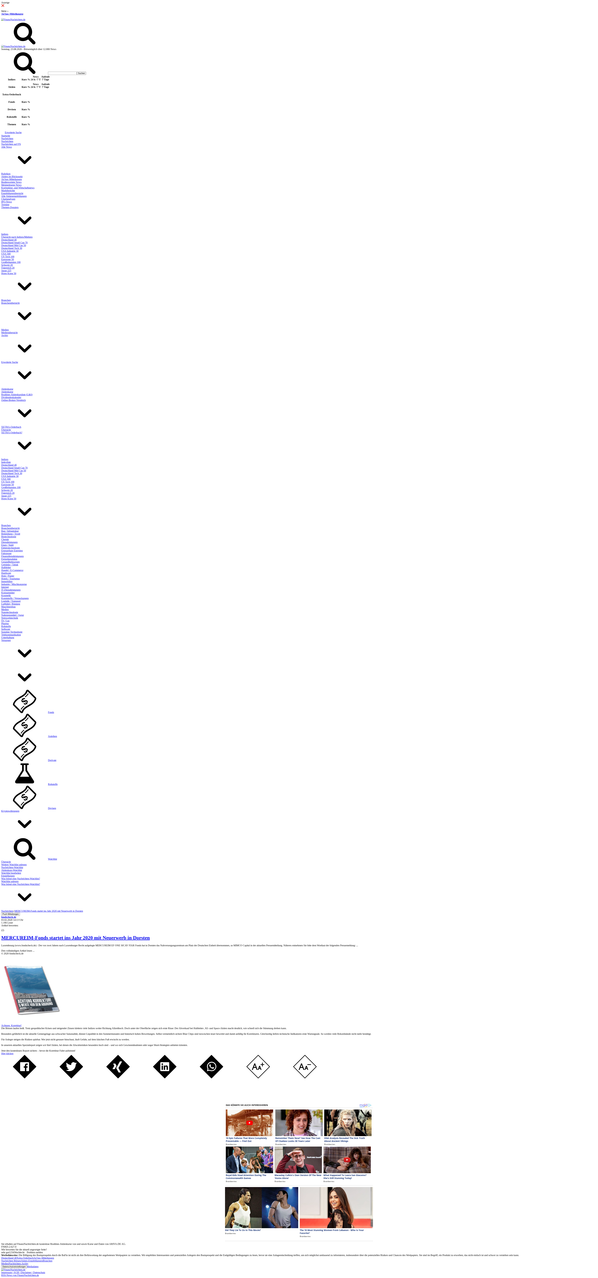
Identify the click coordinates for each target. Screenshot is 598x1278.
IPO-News (6, 201)
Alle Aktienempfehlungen (14, 196)
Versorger (6, 640)
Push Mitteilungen (10, 914)
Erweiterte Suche (13, 132)
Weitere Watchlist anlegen (14, 864)
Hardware (6, 573)
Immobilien (6, 581)
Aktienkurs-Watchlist (11, 870)
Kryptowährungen (10, 811)
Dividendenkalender (11, 397)
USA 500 (6, 253)
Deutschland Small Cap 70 (14, 242)
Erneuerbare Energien (12, 550)
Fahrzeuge (6, 553)
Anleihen (52, 736)
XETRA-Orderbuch (11, 427)
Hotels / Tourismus (10, 578)
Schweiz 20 (7, 265)
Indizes (4, 234)
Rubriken (5, 173)
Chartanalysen (8, 199)
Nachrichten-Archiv (18, 1263)
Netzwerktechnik (9, 618)
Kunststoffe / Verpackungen (15, 598)
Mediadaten (32, 1266)
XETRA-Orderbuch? (11, 432)
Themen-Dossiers (10, 207)
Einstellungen (8, 875)
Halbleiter (6, 567)
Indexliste (6, 462)
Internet (5, 587)
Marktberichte (8, 190)
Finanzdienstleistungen (12, 556)
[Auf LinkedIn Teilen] (164, 1077)
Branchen (6, 300)
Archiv (4, 335)
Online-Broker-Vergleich (13, 400)
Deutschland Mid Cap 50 (13, 245)
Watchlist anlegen (10, 881)
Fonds (51, 712)
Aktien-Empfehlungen (32, 1260)
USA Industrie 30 (10, 251)
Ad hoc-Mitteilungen (12, 14)
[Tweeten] (71, 1077)
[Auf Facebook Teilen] (24, 1077)
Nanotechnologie (9, 612)
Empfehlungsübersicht (12, 193)
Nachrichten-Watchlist (12, 867)
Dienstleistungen (9, 542)
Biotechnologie (8, 536)
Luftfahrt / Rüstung (10, 604)
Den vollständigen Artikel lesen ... (18, 950)
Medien (5, 329)
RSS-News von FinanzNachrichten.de (20, 1275)
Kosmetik (6, 595)
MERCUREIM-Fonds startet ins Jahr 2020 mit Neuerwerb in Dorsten (75, 938)
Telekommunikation (11, 634)
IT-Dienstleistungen (11, 590)
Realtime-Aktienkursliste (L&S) (17, 394)
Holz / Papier (7, 576)
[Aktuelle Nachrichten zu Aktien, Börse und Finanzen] (13, 19)
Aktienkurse (7, 389)
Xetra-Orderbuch (25, 1258)
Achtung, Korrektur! (11, 1025)
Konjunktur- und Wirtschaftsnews (17, 187)
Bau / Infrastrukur (10, 531)
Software (5, 629)
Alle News (6, 147)
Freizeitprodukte (9, 559)
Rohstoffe (6, 626)
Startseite (5, 135)
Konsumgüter (8, 592)
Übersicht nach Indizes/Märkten (17, 237)
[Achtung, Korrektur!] (30, 1022)
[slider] (6, 928)
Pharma (5, 623)
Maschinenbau (8, 606)
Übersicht (6, 429)
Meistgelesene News (11, 185)
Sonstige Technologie (11, 632)
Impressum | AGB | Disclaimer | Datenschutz (23, 1272)
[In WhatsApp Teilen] (211, 1077)
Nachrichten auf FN (11, 144)
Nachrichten (7, 138)
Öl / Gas (5, 620)
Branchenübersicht (10, 303)
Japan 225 (6, 270)
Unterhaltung (7, 637)
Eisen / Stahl (7, 545)
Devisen (52, 808)
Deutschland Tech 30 (11, 248)
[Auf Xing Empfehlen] (118, 1077)
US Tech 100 (7, 256)
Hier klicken (7, 1053)
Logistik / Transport (11, 601)
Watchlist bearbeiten (11, 873)
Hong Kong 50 (8, 273)
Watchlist (52, 859)
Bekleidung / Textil (10, 533)
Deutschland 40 (9, 239)
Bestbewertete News (11, 182)
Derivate (52, 760)
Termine (5, 204)
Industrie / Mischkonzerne (14, 584)
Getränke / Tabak (9, 564)
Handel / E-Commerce (12, 570)
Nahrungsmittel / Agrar (12, 615)
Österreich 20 (7, 267)
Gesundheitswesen (10, 562)
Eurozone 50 (7, 259)
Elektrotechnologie (10, 547)
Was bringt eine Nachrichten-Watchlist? (20, 878)
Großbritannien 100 (11, 262)
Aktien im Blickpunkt (12, 176)
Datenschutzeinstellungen (14, 1267)
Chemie (5, 539)
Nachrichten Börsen (11, 1260)
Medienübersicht (9, 332)
